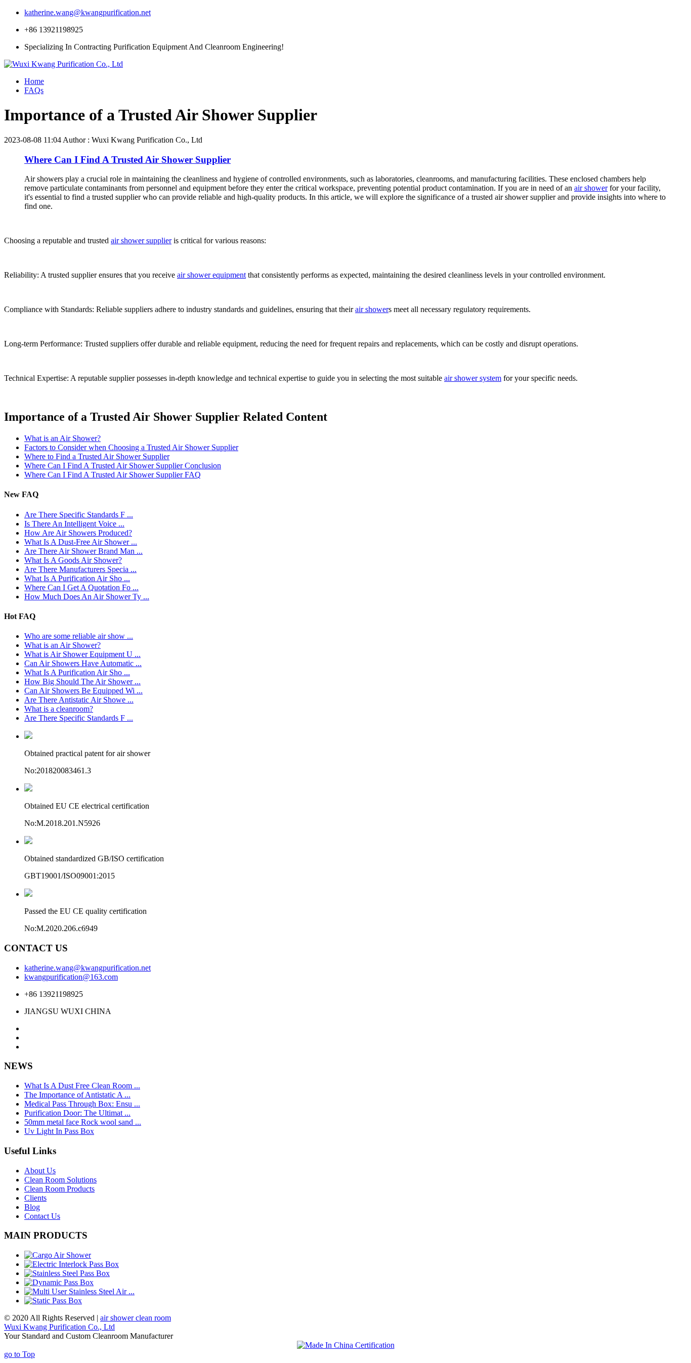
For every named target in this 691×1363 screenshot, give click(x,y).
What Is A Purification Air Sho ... (77, 578)
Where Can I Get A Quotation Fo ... (81, 587)
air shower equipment (211, 275)
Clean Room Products (59, 1188)
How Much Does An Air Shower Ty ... (86, 596)
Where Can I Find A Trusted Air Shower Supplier (127, 159)
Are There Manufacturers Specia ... (80, 569)
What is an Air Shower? (62, 438)
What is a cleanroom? (58, 709)
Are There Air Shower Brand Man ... (83, 551)
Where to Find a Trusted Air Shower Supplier (96, 456)
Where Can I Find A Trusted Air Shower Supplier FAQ (112, 474)
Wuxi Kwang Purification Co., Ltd (59, 1327)
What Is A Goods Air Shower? (73, 560)
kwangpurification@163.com (71, 977)
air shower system (472, 378)
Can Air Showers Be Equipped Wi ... (83, 690)
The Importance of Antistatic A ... (77, 1094)
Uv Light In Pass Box (59, 1131)
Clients (35, 1198)
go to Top (19, 1354)
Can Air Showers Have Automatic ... (83, 663)
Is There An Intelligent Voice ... (74, 523)
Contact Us (42, 1216)
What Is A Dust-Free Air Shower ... (80, 542)
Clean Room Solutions (60, 1179)
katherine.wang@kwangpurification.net (87, 12)
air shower (591, 188)
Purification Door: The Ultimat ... (77, 1113)
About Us (40, 1170)
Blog (32, 1207)
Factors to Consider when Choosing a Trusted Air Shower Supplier (131, 447)
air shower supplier (141, 240)
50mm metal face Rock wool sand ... (82, 1122)
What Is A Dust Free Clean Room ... (82, 1085)
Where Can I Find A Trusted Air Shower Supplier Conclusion (122, 465)
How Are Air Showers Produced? (78, 533)
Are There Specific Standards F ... (78, 514)
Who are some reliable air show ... (78, 636)
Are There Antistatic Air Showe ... (79, 699)
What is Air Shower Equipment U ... (82, 654)
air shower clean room (135, 1317)
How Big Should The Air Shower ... (82, 681)
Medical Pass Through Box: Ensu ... (82, 1104)
